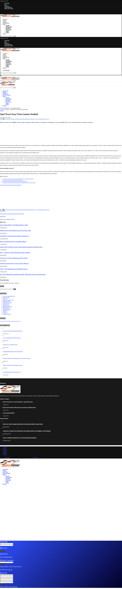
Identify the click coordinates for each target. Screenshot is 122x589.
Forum (4, 33)
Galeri (7, 31)
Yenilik (7, 25)
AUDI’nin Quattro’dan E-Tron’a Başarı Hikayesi (14, 263)
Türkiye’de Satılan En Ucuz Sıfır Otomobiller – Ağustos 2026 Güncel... (18, 401)
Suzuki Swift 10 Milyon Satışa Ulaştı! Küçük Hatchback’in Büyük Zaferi (21, 247)
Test (5, 311)
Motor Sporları (7, 306)
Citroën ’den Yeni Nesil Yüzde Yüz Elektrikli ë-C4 (13, 180)
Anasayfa (5, 19)
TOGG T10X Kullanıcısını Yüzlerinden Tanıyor (14, 269)
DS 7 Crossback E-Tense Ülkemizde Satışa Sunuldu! (15, 252)
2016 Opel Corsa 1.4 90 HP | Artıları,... (10, 344)
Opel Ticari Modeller (16, 185)
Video (7, 32)
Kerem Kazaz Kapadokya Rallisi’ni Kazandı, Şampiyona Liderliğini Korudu (19, 407)
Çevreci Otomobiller (9, 296)
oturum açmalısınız (15, 283)
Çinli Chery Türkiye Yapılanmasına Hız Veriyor (14, 258)
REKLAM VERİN (8, 8)
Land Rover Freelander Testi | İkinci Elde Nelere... (13, 331)
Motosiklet (9, 27)
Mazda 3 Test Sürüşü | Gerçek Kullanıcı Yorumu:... (13, 365)
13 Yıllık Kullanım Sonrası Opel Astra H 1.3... (12, 372)
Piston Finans (6, 23)
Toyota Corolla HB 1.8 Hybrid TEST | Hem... (12, 337)
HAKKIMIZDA (8, 7)
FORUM (6, 6)
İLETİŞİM (6, 3)
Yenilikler (7, 314)
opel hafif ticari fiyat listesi (6, 185)
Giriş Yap (10, 569)
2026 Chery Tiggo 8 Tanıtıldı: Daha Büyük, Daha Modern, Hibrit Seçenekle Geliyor (23, 424)
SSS (5, 4)
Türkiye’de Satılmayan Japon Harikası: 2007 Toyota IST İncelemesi (16, 358)
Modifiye (8, 28)
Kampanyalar (7, 302)
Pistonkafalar (7, 457)
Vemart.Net (34, 457)
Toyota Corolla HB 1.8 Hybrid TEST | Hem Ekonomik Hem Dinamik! (19, 437)
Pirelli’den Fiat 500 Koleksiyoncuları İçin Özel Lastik (15, 230)
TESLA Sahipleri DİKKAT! (9, 413)
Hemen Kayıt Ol (8, 557)
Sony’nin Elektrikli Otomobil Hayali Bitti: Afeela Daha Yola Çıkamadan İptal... (23, 274)
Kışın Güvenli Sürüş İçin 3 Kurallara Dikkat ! (13, 241)
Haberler (7, 109)
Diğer (4, 24)
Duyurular (8, 29)
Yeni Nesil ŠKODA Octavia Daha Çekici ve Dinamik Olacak (15, 181)
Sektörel (5, 21)
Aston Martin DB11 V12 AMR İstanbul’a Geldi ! (14, 225)
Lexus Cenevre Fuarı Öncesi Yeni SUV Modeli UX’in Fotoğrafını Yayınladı (18, 178)
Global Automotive (8, 300)
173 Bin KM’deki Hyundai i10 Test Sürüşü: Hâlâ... (13, 351)
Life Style (6, 303)
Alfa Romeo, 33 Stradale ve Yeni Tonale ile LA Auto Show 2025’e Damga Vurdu (19, 182)
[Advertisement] (49, 134)
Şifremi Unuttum (3, 553)
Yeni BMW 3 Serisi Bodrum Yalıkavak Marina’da (14, 236)
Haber (4, 20)
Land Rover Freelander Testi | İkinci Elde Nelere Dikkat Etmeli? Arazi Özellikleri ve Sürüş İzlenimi (26, 431)
